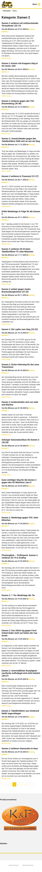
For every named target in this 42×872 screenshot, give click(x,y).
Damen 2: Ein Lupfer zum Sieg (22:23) (20, 329)
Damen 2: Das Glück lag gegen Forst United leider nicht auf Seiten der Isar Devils (19, 633)
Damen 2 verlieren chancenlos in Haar (20, 748)
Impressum (14, 865)
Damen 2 (5, 32)
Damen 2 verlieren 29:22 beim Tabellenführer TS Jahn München (17, 250)
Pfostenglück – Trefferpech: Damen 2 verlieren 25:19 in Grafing (20, 556)
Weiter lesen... (7, 58)
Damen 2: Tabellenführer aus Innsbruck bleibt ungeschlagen (20, 712)
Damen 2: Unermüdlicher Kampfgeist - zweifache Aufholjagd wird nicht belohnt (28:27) (21, 673)
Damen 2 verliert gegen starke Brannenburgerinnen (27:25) (16, 290)
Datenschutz (28, 865)
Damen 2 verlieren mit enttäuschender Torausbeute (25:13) (20, 24)
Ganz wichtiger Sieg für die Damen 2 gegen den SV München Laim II (19, 481)
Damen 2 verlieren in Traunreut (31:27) (20, 176)
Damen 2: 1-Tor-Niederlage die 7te (18, 595)
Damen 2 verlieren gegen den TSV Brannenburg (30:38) (18, 102)
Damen (31, 29)
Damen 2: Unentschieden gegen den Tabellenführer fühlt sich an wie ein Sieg (21, 139)
